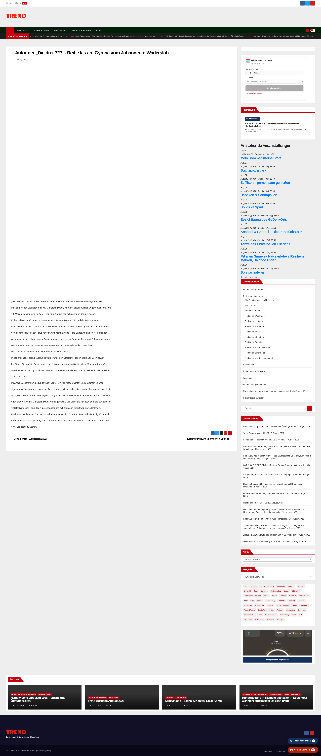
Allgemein (169, 697)
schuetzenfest (249, 615)
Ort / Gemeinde (252, 69)
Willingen (270, 620)
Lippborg (291, 600)
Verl (300, 615)
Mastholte (248, 605)
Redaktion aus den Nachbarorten (260, 358)
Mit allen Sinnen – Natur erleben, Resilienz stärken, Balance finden (272, 258)
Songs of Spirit (251, 207)
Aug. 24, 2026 (250, 705)
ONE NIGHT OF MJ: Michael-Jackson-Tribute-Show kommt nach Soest (275, 465)
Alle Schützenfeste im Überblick (259, 300)
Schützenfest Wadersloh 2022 (30, 438)
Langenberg (270, 600)
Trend (16, 16)
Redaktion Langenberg (253, 296)
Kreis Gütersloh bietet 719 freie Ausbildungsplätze (266, 519)
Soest (260, 615)
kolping (260, 600)
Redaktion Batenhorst (255, 353)
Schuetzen (302, 610)
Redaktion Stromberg (254, 337)
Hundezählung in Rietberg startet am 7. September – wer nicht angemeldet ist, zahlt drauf (275, 699)
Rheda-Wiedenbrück (266, 610)
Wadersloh (248, 620)
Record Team (249, 610)
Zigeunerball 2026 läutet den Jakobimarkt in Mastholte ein (269, 535)
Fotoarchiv (60, 30)
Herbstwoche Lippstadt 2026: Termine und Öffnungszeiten (269, 426)
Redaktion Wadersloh (255, 316)
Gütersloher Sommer (252, 596)
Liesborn (281, 600)
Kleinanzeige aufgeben (253, 398)
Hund (274, 596)
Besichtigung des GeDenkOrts (263, 219)
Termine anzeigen (274, 88)
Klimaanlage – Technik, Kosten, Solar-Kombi (263, 440)
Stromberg (284, 615)
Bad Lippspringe (250, 586)
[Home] (10, 30)
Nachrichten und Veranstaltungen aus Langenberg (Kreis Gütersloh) (274, 391)
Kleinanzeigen (41, 30)
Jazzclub (282, 596)
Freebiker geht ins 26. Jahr (255, 503)
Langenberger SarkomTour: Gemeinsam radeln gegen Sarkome (272, 475)
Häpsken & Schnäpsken (258, 195)
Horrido (266, 596)
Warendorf (259, 620)
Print (99, 30)
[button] (303, 30)
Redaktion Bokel (252, 332)
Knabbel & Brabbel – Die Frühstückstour (271, 232)
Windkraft (280, 620)
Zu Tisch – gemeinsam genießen (265, 183)
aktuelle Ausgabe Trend (97, 697)
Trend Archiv (250, 305)
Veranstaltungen (81, 30)
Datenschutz (267, 751)
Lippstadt (301, 600)
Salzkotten (290, 610)
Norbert (32, 705)
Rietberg (280, 610)
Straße (249, 77)
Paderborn (304, 605)
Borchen (264, 591)
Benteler (300, 586)
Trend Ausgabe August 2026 (256, 433)
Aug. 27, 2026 (18, 705)
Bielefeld (247, 591)
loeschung (248, 378)
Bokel (256, 591)
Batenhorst (281, 586)
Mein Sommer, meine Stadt (260, 158)
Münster (270, 605)
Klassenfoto (248, 365)
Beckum (291, 586)
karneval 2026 (304, 596)
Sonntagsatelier (252, 272)
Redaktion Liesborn (254, 321)
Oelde (294, 605)
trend (294, 615)
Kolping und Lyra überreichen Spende (208, 438)
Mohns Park (259, 605)
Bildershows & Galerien (254, 371)
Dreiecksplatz (275, 591)
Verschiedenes (181, 697)
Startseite (22, 30)
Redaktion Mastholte (254, 326)
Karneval (292, 596)
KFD (246, 600)
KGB (252, 600)
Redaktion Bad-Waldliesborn (258, 347)
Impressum (281, 751)
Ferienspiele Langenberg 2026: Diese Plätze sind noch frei (270, 493)
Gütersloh (296, 591)
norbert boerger (282, 605)
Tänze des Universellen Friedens (265, 244)
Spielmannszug (271, 615)
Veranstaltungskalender (254, 289)
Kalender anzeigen (248, 277)
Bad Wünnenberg (267, 586)
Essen (286, 591)
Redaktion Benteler (254, 342)
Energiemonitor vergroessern (277, 660)
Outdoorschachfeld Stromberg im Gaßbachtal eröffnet (267, 541)
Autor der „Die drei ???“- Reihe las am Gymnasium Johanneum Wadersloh (92, 52)
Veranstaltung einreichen (254, 385)
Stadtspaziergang (253, 170)
